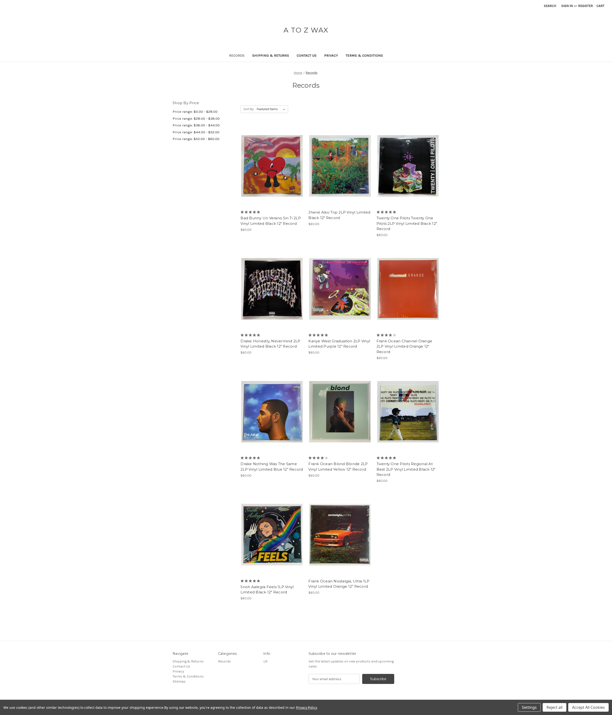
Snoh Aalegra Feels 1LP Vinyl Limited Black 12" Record (267, 590)
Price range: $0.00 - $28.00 (195, 111)
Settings (529, 707)
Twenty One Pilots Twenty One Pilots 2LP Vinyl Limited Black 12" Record (407, 223)
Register (585, 6)
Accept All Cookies (588, 707)
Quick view (271, 157)
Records (237, 55)
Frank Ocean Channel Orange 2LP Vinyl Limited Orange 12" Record (404, 346)
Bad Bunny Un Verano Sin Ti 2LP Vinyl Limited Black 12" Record (270, 221)
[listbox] (272, 109)
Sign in (567, 6)
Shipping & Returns (270, 55)
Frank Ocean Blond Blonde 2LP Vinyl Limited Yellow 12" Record (338, 467)
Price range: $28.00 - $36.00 (196, 118)
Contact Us (307, 55)
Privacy (331, 55)
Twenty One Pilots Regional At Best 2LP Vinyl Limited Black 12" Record (406, 469)
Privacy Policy (306, 707)
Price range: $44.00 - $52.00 (196, 132)
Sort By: (248, 109)
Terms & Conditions (364, 55)
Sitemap (179, 681)
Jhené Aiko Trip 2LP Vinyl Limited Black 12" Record (339, 215)
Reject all (554, 707)
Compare (270, 166)
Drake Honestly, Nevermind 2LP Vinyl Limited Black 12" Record (270, 344)
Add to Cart (272, 174)
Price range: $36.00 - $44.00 (196, 125)
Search (550, 6)
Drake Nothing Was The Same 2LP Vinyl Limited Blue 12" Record (271, 467)
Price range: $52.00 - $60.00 (196, 139)
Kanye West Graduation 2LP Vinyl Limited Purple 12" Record (339, 344)
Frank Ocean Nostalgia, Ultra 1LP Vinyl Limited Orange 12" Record (338, 584)
